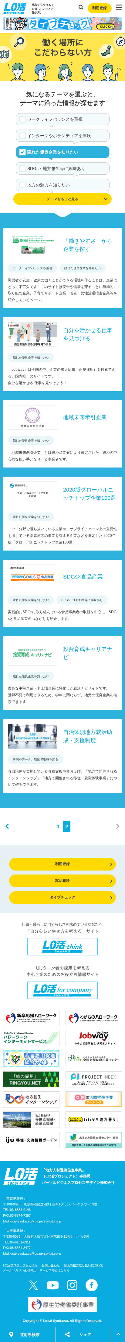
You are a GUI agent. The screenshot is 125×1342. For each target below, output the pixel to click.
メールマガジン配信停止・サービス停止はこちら (36, 1270)
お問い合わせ (51, 1265)
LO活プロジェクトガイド (20, 1265)
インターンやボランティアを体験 (59, 135)
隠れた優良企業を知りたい (52, 152)
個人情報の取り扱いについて (83, 1265)
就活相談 (62, 880)
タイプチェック (62, 897)
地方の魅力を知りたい (48, 185)
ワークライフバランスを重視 (55, 119)
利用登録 (99, 8)
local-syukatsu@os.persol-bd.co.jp (35, 1221)
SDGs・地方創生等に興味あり (56, 168)
